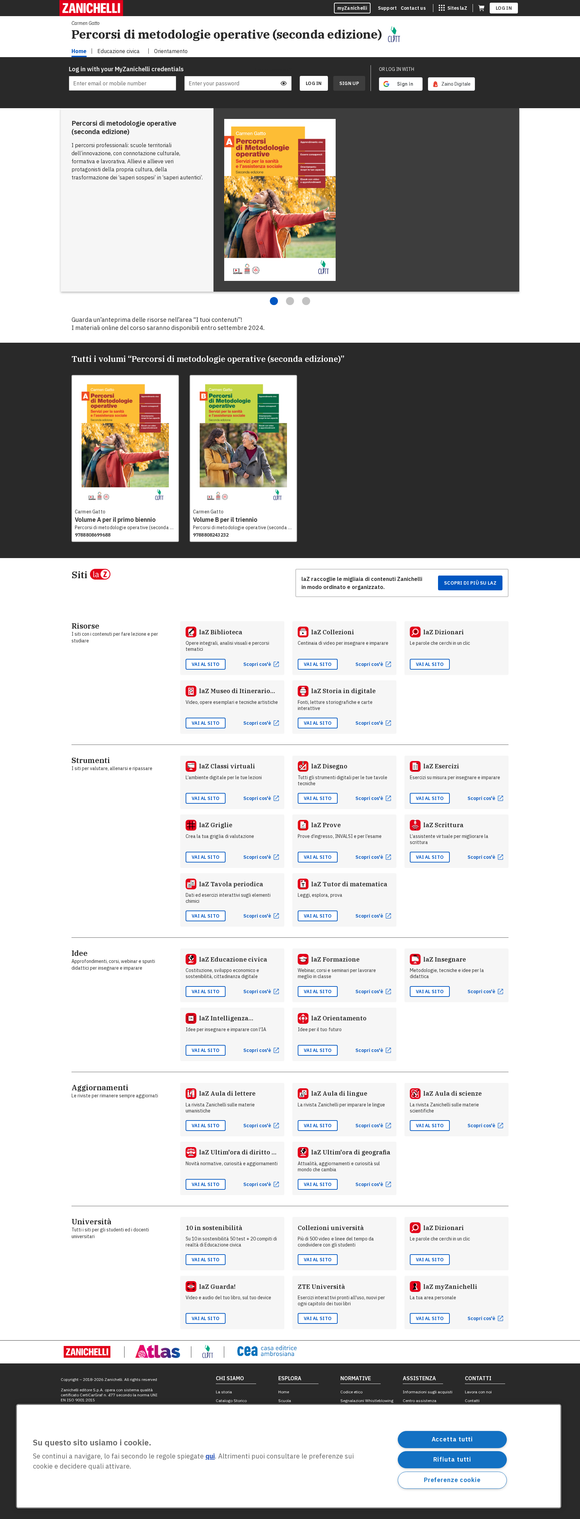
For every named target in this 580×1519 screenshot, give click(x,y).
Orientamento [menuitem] (171, 51)
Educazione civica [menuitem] (118, 51)
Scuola (284, 1400)
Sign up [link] (349, 83)
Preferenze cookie (452, 1480)
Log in (504, 8)
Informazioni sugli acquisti (427, 1391)
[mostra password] (284, 83)
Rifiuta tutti (452, 1459)
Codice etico (351, 1391)
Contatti (472, 1400)
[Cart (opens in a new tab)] (481, 8)
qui (210, 1456)
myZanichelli (352, 8)
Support (387, 8)
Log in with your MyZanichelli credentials (122, 69)
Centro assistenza (419, 1400)
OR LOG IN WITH (396, 69)
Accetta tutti (452, 1439)
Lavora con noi (478, 1391)
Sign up (349, 83)
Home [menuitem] (79, 51)
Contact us (413, 8)
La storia (224, 1391)
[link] (451, 84)
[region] (288, 1456)
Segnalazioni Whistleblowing (366, 1400)
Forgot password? (273, 69)
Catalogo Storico (231, 1400)
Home (283, 1391)
